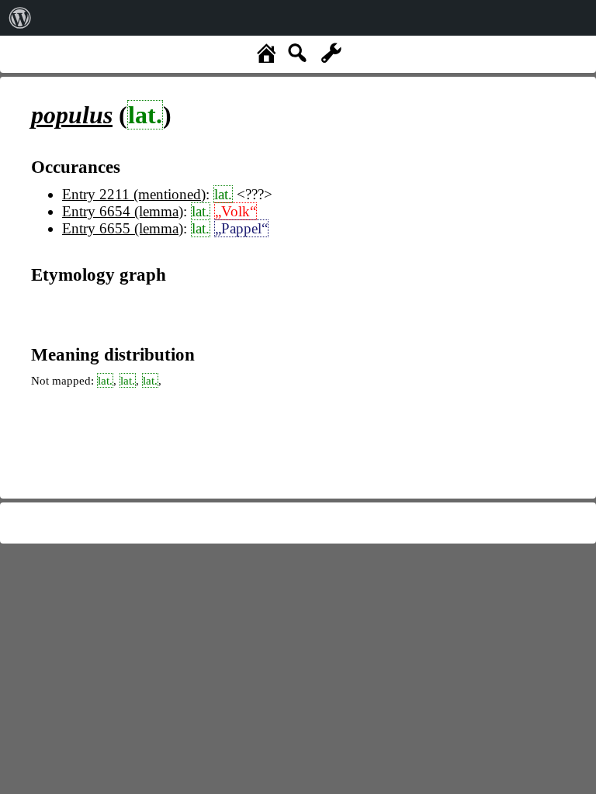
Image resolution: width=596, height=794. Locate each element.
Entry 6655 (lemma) (122, 228)
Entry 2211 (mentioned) (134, 194)
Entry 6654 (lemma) (122, 211)
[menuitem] (20, 18)
